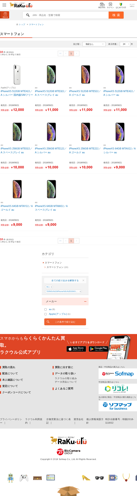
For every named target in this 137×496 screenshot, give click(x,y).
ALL (48, 287)
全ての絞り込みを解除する (65, 280)
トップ (22, 24)
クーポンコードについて (16, 392)
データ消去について (66, 381)
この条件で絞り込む (65, 322)
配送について (10, 373)
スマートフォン (36, 24)
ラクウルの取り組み (66, 378)
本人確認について (12, 379)
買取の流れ (8, 367)
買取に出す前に (64, 367)
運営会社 (79, 419)
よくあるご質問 (64, 388)
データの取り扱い (65, 373)
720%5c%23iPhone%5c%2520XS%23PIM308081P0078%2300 (64, 291)
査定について (10, 385)
